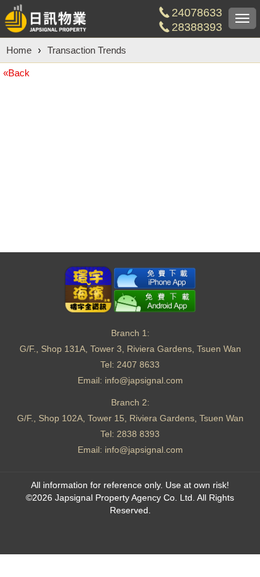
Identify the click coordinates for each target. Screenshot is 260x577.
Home (19, 50)
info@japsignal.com (144, 380)
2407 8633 (138, 364)
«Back (16, 72)
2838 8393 (138, 434)
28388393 (197, 27)
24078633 (197, 12)
